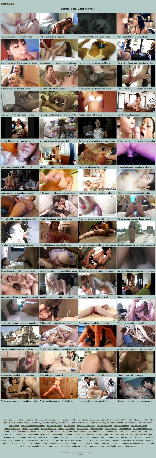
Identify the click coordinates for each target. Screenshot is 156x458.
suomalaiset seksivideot (111, 443)
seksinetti (116, 440)
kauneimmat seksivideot (142, 429)
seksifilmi (79, 440)
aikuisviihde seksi (10, 420)
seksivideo (126, 440)
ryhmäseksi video (32, 440)
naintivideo (7, 434)
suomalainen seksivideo (89, 443)
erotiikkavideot (9, 423)
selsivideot (24, 443)
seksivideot (149, 440)
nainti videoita (135, 431)
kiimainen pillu (23, 431)
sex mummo (36, 443)
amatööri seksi (55, 420)
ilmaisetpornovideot (12, 429)
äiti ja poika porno (26, 420)
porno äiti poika (127, 434)
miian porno (86, 431)
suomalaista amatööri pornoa (43, 446)
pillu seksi (68, 434)
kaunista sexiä (10, 431)
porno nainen (21, 437)
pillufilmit (77, 434)
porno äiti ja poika (112, 434)
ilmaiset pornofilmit (54, 426)
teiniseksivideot (63, 446)
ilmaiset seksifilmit (104, 426)
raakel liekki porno (56, 437)
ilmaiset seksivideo (121, 426)
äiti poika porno (41, 420)
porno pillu (32, 437)
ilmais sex (142, 423)
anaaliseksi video (70, 420)
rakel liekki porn (112, 437)
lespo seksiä (36, 431)
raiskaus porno (71, 437)
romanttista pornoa (15, 440)
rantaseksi (139, 437)
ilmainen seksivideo (115, 423)
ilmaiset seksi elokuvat (86, 426)
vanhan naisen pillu (79, 446)
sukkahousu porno (50, 443)
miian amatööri (73, 431)
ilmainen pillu (63, 423)
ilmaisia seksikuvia (48, 429)
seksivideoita (138, 440)
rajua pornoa (84, 437)
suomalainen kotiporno (69, 443)
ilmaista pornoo (111, 429)
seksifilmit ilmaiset (103, 440)
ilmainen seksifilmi (98, 423)
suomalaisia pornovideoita (133, 443)
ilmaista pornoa (97, 429)
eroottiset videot (106, 420)
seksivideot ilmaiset (10, 443)
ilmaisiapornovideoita (66, 429)
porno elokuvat (141, 434)
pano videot (45, 434)
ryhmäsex (45, 440)
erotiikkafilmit (149, 420)
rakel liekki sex (126, 437)
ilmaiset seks (69, 426)
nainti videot (147, 431)
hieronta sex (35, 423)
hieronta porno (22, 423)
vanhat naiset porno (96, 446)
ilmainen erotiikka (49, 423)
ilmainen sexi (130, 423)
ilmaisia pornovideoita (30, 429)
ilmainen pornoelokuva (79, 423)
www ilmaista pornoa (115, 446)
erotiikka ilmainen (134, 420)
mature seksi (60, 431)
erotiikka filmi (120, 420)
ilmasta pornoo (125, 429)
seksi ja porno (57, 440)
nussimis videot (20, 434)
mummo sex (112, 431)
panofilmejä (57, 434)
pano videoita (34, 434)
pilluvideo (99, 434)
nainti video (123, 431)
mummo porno (98, 431)
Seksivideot (7, 3)
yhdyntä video (130, 446)
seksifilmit (89, 440)
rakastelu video (98, 437)
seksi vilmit (69, 440)
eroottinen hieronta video (88, 420)
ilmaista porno (82, 429)
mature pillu (48, 431)
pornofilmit (43, 437)
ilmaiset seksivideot (139, 426)
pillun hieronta (88, 434)
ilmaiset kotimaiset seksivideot (33, 426)
